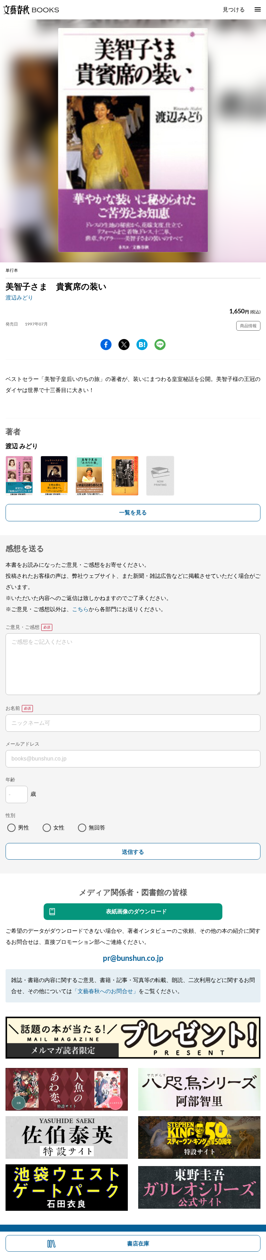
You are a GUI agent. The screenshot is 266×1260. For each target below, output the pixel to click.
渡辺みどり (19, 298)
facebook (106, 344)
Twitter (124, 344)
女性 (58, 828)
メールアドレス (22, 744)
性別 (10, 815)
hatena (142, 344)
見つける (234, 9)
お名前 (13, 708)
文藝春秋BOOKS (31, 9)
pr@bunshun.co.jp (133, 958)
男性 (23, 828)
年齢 (10, 779)
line (160, 344)
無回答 (97, 828)
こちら (80, 609)
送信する (133, 852)
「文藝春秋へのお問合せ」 (105, 991)
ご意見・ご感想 (22, 627)
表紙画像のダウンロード (136, 911)
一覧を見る (133, 512)
